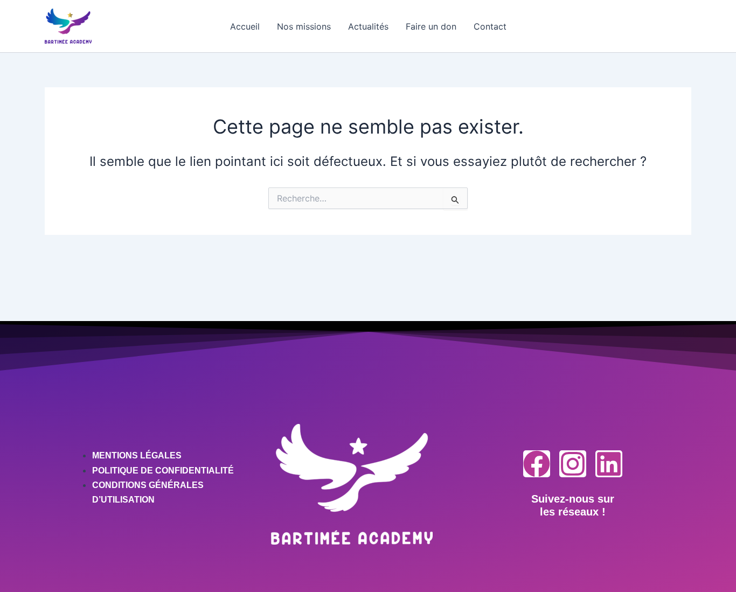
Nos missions (304, 26)
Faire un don (431, 26)
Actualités (368, 26)
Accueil (245, 26)
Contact (490, 26)
